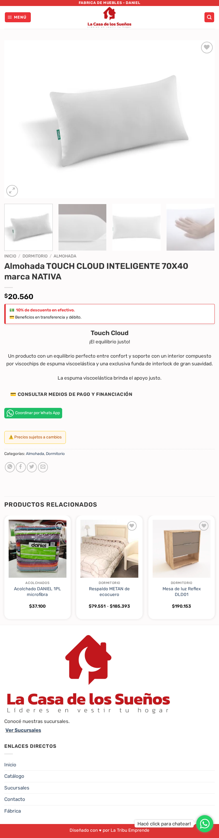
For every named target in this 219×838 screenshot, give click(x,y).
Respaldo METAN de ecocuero (109, 591)
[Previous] (16, 119)
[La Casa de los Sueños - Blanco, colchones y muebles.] (109, 17)
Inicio (10, 256)
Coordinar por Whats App (37, 412)
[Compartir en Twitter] (32, 467)
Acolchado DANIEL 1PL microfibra (37, 591)
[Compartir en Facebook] (21, 467)
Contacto (14, 799)
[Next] (203, 119)
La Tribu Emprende (130, 830)
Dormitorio (35, 256)
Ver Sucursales (23, 730)
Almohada (65, 256)
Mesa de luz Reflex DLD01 (182, 591)
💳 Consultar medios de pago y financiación (71, 394)
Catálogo (14, 776)
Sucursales (16, 788)
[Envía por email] (43, 467)
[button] (18, 17)
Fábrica (12, 811)
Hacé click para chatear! (164, 824)
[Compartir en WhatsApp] (10, 467)
